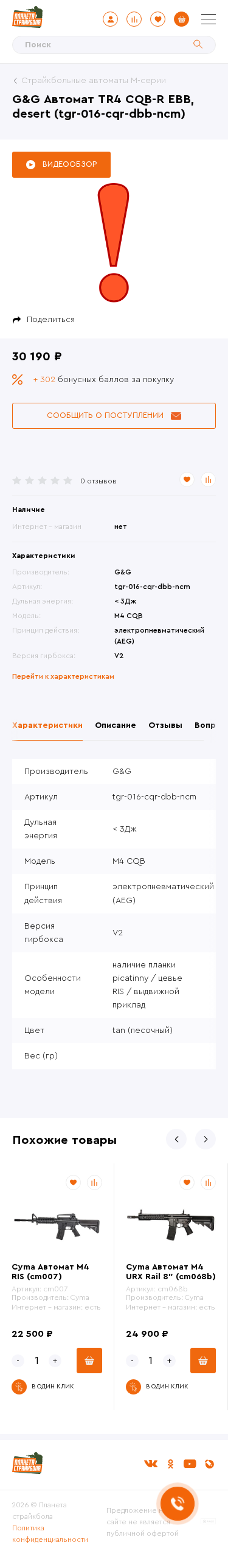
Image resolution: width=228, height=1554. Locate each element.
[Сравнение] (134, 19)
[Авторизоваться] (110, 19)
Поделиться (51, 319)
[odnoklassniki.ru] (170, 1463)
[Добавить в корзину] (89, 1360)
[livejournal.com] (209, 1463)
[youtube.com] (189, 1463)
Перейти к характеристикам (63, 676)
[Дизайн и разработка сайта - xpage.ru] (208, 1521)
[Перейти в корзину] (181, 19)
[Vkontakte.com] (150, 1463)
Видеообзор (70, 164)
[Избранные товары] (157, 19)
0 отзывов (98, 481)
